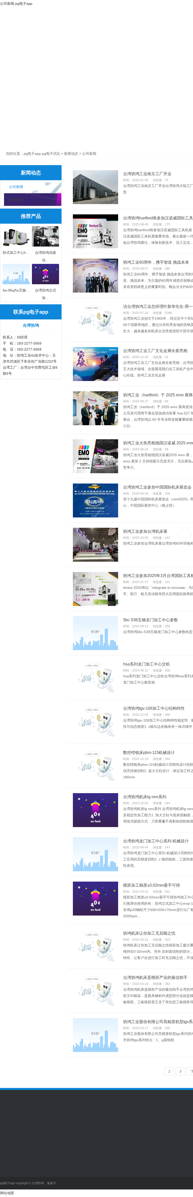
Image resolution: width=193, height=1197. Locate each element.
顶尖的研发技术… (119, 1168)
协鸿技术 (153, 28)
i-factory (111, 1176)
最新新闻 (16, 200)
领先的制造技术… (119, 1161)
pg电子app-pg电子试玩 (17, 34)
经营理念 (7, 1168)
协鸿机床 (85, 28)
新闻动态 (119, 28)
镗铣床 (40, 1176)
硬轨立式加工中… (49, 1191)
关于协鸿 (51, 28)
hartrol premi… (117, 1183)
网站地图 (7, 1193)
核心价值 (7, 1176)
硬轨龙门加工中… (49, 1183)
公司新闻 (16, 187)
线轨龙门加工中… (49, 1161)
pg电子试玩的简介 (14, 1161)
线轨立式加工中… (49, 1168)
